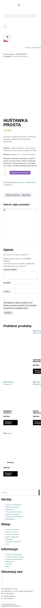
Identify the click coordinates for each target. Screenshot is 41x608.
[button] (20, 16)
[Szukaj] (39, 492)
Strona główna (9, 54)
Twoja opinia (10, 270)
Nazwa (7, 283)
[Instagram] (2, 579)
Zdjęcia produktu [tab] (12, 195)
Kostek (21, 182)
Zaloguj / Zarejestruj (33, 47)
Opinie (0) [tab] (26, 195)
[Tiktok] (2, 581)
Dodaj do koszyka (20, 173)
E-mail (7, 292)
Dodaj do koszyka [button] (8, 422)
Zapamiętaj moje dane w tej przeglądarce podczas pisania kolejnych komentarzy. (19, 305)
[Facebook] (2, 577)
